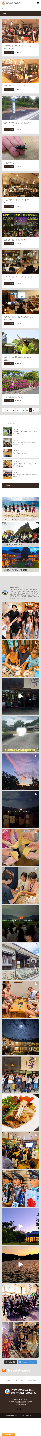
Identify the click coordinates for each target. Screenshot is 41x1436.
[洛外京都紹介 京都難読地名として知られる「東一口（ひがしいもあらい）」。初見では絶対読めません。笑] (20, 961)
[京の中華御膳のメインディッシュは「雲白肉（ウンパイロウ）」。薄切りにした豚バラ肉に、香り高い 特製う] (20, 1112)
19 (17, 410)
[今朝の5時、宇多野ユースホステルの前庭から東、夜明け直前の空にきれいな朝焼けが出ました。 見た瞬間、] (20, 771)
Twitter (17, 1409)
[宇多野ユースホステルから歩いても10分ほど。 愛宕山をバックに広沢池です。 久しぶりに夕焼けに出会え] (20, 1264)
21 (23, 410)
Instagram (23, 1409)
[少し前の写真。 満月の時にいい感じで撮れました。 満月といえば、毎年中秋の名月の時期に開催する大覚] (20, 1037)
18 (14, 410)
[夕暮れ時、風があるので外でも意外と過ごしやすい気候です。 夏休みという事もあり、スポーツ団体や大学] (20, 1226)
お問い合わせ (32, 1380)
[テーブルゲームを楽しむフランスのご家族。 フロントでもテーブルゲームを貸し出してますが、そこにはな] (20, 999)
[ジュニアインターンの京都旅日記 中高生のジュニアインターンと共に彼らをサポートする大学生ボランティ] (20, 847)
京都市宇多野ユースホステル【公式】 (16, 1415)
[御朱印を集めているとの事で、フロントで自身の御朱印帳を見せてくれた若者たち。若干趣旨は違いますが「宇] (20, 658)
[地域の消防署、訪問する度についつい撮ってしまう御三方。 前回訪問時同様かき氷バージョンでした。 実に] (20, 1188)
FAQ (22, 1380)
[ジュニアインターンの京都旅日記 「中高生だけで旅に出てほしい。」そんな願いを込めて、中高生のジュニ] (20, 734)
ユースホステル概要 (10, 1380)
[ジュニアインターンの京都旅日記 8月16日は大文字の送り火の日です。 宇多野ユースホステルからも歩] (20, 809)
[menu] (38, 3)
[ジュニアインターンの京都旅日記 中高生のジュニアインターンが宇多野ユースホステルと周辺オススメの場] (20, 696)
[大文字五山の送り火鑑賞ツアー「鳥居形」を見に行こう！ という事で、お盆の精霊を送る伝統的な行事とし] (20, 923)
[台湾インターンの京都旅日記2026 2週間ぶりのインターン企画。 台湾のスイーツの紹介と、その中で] (20, 1150)
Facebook (20, 1409)
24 (33, 410)
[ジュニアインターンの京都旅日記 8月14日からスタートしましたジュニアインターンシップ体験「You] (20, 885)
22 (27, 410)
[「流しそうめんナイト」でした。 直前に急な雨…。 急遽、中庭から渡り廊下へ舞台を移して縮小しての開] (20, 1340)
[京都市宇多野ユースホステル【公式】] (21, 3)
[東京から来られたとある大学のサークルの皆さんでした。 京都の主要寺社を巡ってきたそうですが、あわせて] (20, 1074)
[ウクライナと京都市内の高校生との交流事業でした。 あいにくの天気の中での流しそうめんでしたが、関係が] (20, 1302)
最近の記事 (11, 423)
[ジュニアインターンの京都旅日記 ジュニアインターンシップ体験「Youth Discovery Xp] (20, 620)
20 (20, 410)
